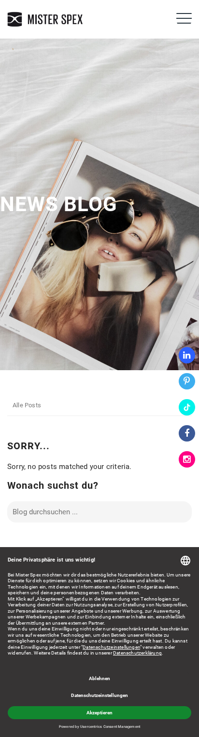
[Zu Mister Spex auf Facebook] (187, 433)
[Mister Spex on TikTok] (187, 407)
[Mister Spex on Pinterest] (187, 381)
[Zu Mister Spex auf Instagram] (187, 459)
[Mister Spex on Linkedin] (187, 355)
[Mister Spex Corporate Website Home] (46, 19)
